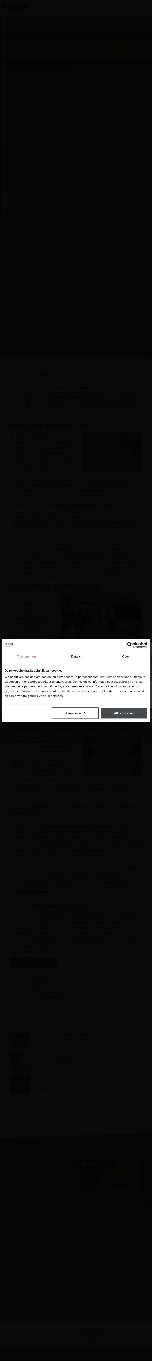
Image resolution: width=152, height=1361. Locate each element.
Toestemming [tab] (26, 656)
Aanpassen (73, 713)
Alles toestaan (124, 713)
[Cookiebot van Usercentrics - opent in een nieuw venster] (130, 645)
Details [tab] (76, 656)
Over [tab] (125, 656)
